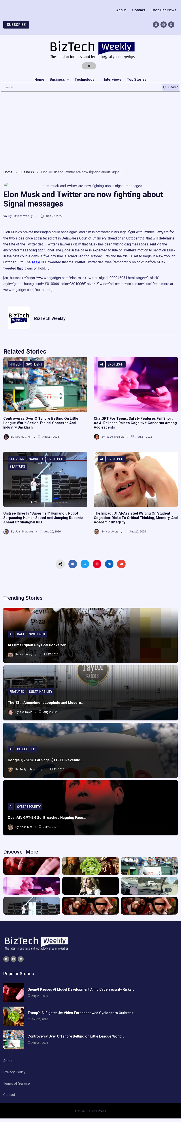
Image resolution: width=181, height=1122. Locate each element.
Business (26, 172)
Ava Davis (26, 712)
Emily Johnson (29, 769)
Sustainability (40, 691)
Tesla (36, 262)
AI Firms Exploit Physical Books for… (38, 645)
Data (20, 634)
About (121, 10)
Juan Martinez (24, 531)
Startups (17, 466)
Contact (138, 10)
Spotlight (34, 364)
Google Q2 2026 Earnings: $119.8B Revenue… (45, 760)
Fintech (15, 364)
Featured (16, 691)
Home (8, 172)
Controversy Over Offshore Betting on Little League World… (76, 1036)
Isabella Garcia (115, 436)
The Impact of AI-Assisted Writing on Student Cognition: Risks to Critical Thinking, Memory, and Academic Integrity (136, 517)
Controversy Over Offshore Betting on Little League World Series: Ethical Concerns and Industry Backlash (40, 422)
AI (101, 364)
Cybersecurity (29, 806)
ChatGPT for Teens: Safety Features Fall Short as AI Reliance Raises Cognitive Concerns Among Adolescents (135, 422)
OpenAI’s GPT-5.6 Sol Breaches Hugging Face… (47, 818)
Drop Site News (163, 10)
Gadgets (36, 459)
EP (33, 749)
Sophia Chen (23, 436)
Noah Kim (26, 827)
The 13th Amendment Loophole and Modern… (46, 703)
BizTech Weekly (22, 216)
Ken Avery (112, 531)
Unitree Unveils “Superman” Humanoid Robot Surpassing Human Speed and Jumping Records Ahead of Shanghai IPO (43, 517)
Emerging (16, 459)
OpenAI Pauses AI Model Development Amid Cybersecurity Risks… (81, 989)
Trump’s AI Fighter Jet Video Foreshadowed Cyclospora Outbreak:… (82, 1013)
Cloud (22, 749)
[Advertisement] (90, 129)
